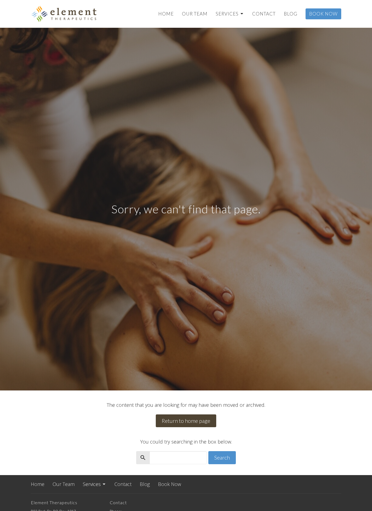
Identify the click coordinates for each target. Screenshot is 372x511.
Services (227, 14)
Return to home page (186, 420)
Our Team (195, 14)
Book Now (323, 14)
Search (222, 457)
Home (166, 14)
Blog (290, 14)
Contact (264, 14)
